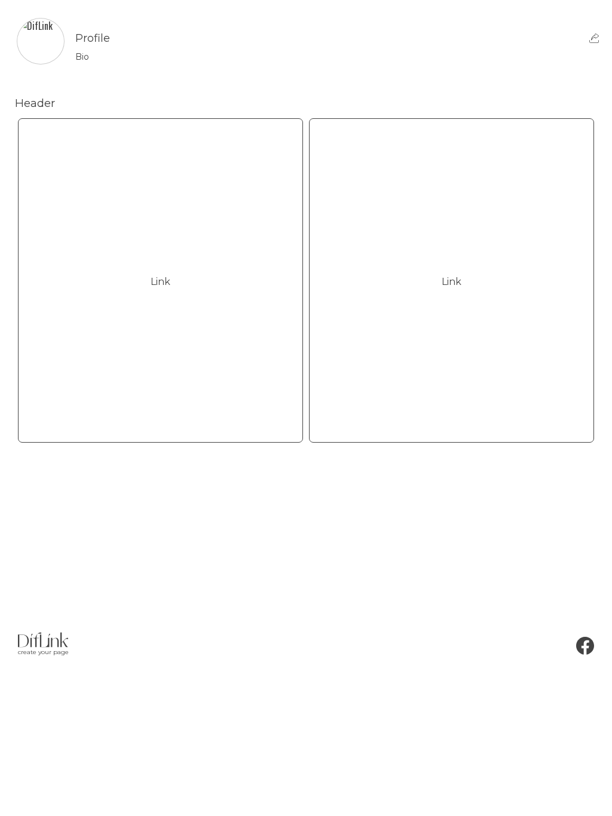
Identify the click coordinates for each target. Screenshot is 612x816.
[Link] (160, 423)
